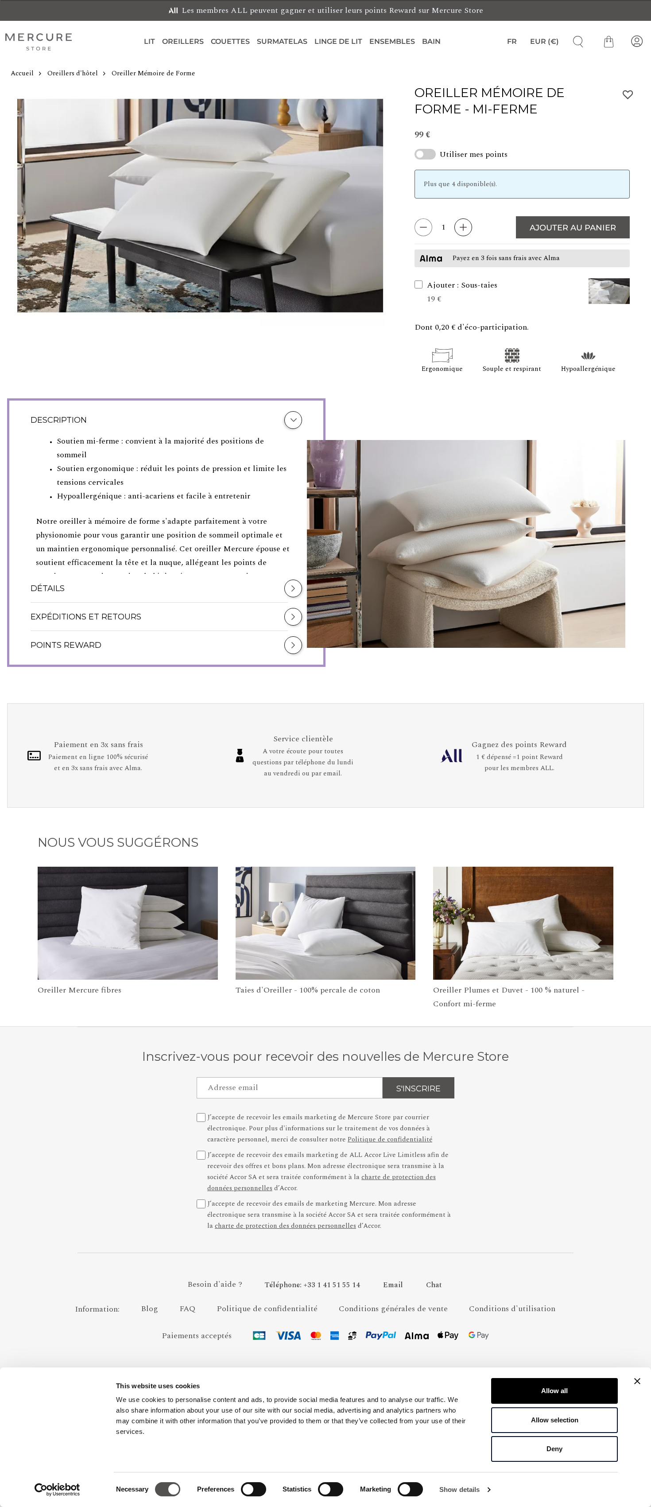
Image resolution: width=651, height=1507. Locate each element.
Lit (149, 41)
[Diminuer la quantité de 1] (423, 227)
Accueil (22, 73)
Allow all (554, 1390)
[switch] (253, 1491)
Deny (554, 1448)
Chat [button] (434, 1285)
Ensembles (392, 41)
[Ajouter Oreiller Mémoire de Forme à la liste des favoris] (628, 95)
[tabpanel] (166, 504)
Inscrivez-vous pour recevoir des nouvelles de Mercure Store (325, 1056)
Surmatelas (282, 41)
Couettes (230, 41)
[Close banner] (637, 1381)
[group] (200, 206)
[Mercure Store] (38, 42)
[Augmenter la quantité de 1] (463, 227)
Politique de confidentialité (390, 1139)
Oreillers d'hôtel (72, 73)
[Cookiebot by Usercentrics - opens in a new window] (57, 1489)
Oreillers (183, 41)
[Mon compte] (637, 42)
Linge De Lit (338, 41)
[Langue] (508, 42)
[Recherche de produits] (575, 42)
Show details (459, 1489)
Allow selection (554, 1420)
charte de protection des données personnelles (285, 1226)
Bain (431, 41)
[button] (609, 292)
